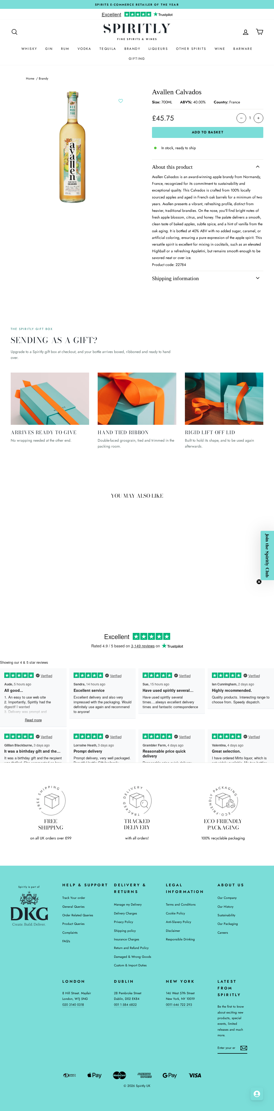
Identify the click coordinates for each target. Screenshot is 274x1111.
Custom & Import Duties (130, 965)
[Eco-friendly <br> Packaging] (223, 800)
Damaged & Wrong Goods (132, 956)
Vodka (85, 48)
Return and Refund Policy (131, 947)
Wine (220, 48)
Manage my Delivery (128, 904)
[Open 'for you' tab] (256, 1093)
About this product (172, 167)
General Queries (73, 906)
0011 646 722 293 (179, 1004)
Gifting (137, 58)
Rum (65, 48)
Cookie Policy (175, 913)
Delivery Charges (125, 913)
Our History (225, 906)
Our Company (227, 897)
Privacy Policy (123, 921)
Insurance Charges (126, 939)
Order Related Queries (77, 915)
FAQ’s (66, 941)
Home (30, 78)
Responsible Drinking (180, 939)
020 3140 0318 (73, 1004)
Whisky (29, 48)
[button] (267, 555)
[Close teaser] (259, 581)
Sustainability (226, 915)
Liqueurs (158, 48)
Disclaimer (173, 930)
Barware (243, 48)
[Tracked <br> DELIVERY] (137, 800)
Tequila (108, 48)
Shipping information (175, 278)
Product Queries (73, 923)
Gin (49, 48)
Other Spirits (191, 48)
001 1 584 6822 (125, 1004)
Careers (223, 932)
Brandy (132, 48)
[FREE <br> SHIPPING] (51, 800)
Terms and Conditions (181, 904)
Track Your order (73, 897)
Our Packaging (228, 923)
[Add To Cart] (61, 567)
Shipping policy (125, 930)
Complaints (70, 932)
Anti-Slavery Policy (178, 921)
